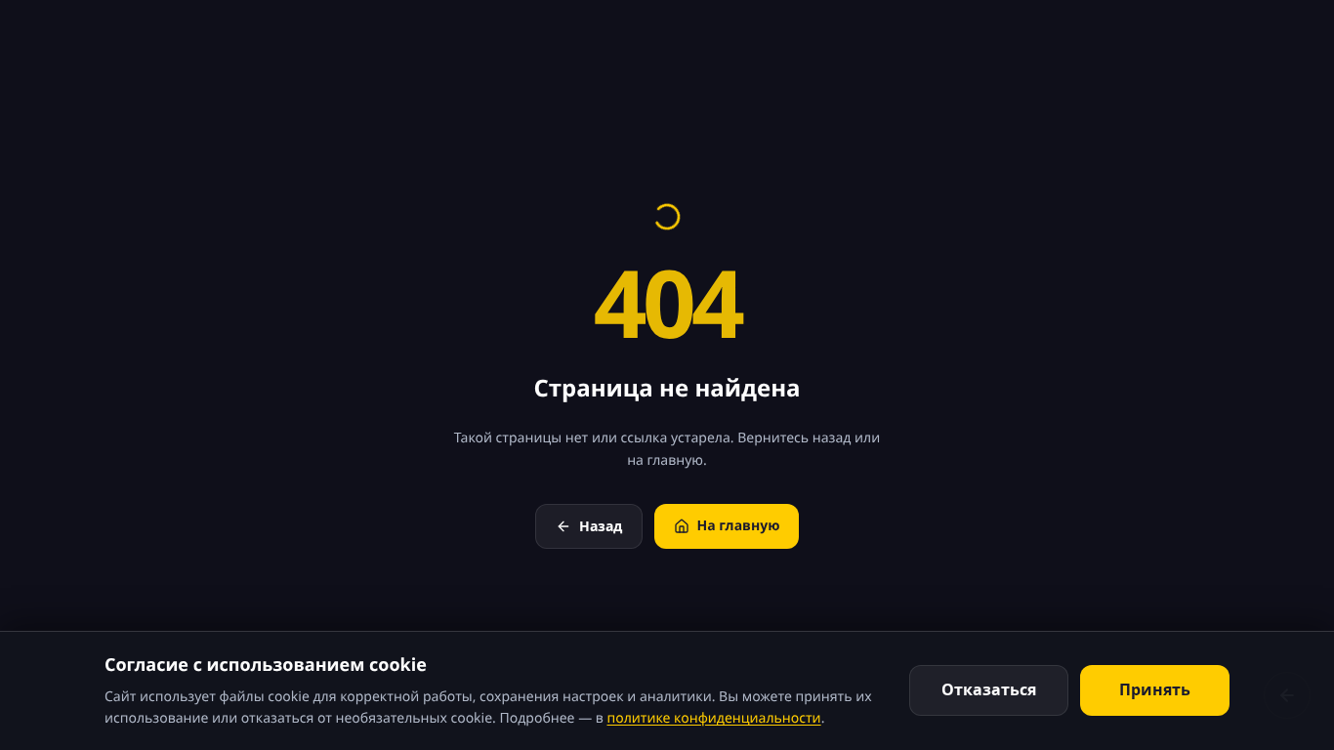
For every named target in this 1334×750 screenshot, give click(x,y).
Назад (600, 526)
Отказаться (988, 689)
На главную (738, 526)
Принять (1154, 689)
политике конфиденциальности (713, 718)
